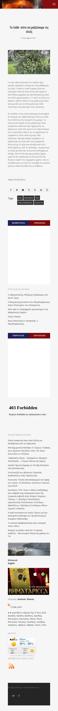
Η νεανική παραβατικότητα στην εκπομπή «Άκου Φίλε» (27, 524)
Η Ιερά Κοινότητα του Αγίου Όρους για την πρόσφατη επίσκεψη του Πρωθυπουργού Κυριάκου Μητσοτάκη (27, 515)
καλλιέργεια (28, 198)
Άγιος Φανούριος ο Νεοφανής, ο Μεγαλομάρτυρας (23, 322)
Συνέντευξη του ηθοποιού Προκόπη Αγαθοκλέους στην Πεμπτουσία (25, 474)
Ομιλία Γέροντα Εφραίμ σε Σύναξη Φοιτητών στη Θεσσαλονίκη (28, 467)
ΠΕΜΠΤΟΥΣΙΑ (18, 223)
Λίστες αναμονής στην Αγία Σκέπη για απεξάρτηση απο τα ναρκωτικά (25, 442)
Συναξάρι (16, 607)
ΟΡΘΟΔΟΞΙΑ (39, 223)
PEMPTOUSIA (18, 335)
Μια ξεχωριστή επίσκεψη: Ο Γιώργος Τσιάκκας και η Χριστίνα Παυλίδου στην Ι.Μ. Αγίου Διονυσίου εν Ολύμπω (29, 450)
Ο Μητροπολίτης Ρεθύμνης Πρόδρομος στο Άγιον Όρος (28, 296)
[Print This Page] (41, 190)
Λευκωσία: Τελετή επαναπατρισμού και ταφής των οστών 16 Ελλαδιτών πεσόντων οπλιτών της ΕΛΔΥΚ (29, 482)
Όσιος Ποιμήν (14, 316)
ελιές (20, 198)
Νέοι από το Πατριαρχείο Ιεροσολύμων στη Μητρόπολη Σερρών (28, 311)
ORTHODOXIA (40, 335)
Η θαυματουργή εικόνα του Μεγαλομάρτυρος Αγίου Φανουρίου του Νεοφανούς (29, 303)
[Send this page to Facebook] (10, 190)
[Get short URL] (29, 190)
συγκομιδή (39, 203)
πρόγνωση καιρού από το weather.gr (22, 655)
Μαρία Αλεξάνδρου (25, 203)
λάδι (37, 198)
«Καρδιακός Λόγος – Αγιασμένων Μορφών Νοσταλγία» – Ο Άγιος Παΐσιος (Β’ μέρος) (27, 459)
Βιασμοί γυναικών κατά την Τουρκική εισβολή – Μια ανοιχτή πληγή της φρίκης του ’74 (28, 533)
